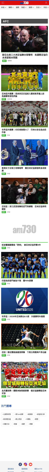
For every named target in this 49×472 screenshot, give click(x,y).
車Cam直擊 (19, 414)
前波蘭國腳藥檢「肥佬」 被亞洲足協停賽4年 (21, 245)
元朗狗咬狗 (7, 414)
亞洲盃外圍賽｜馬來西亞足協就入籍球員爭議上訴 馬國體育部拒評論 (24, 95)
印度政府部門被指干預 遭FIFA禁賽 (17, 281)
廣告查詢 (11, 469)
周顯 (31, 424)
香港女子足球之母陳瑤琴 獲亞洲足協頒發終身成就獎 (24, 169)
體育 (4, 61)
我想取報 (24, 469)
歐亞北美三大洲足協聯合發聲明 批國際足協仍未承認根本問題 (25, 56)
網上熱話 (19, 419)
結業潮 (30, 414)
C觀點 (28, 419)
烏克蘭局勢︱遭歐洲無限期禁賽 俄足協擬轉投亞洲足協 (24, 392)
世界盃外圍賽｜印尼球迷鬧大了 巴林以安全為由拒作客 (24, 131)
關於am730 (38, 469)
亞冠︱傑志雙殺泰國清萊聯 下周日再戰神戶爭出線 (24, 352)
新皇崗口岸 (41, 414)
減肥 (23, 424)
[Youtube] (30, 464)
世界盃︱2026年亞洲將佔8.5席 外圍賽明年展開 (23, 316)
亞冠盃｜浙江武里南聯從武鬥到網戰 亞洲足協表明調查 (24, 207)
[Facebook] (20, 464)
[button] (3, 3)
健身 (15, 424)
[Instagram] (25, 464)
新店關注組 (7, 419)
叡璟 (36, 419)
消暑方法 (6, 424)
